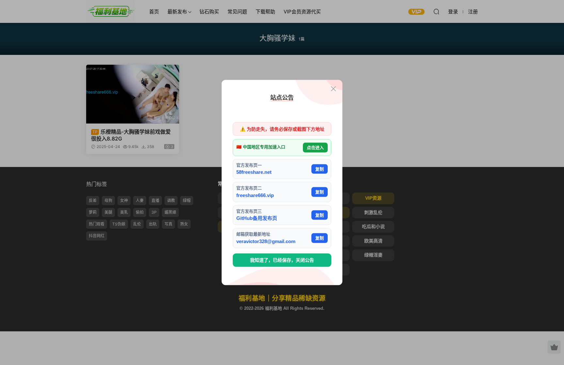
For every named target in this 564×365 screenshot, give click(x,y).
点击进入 (315, 147)
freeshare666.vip (255, 195)
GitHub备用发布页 (256, 218)
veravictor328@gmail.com (265, 241)
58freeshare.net (254, 172)
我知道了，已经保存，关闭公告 (282, 260)
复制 (319, 168)
